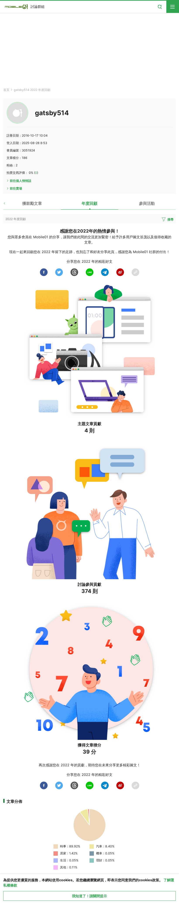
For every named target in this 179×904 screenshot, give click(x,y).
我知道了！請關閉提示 (89, 896)
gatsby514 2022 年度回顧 (32, 90)
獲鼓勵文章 (32, 203)
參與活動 (147, 203)
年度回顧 (89, 203)
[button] (8, 205)
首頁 (6, 90)
